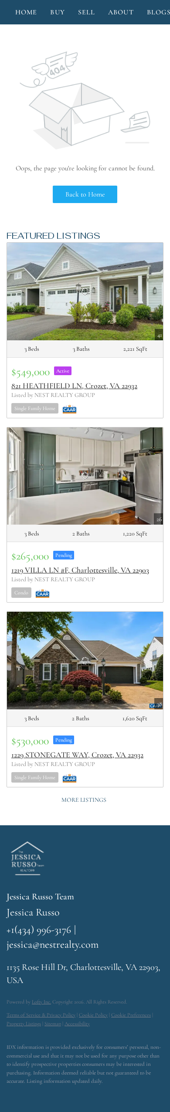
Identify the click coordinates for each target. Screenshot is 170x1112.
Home (26, 12)
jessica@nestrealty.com (53, 944)
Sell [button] (86, 12)
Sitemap (52, 1023)
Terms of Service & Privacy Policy (41, 1015)
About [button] (121, 12)
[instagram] (45, 1094)
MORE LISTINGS (83, 799)
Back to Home (85, 194)
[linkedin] (28, 1094)
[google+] (80, 1094)
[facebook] (11, 1094)
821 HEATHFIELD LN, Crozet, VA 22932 (74, 385)
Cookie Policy (93, 1015)
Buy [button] (57, 12)
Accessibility (77, 1023)
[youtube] (63, 1094)
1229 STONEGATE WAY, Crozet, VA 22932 (77, 754)
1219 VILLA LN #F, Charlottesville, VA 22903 (80, 570)
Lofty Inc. (41, 1002)
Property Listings (24, 1023)
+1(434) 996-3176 (39, 929)
